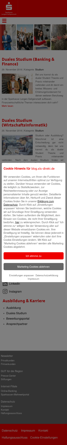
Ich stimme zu (33, 256)
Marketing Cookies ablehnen (33, 266)
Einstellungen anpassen (21, 275)
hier (17, 222)
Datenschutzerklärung (47, 275)
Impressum (33, 278)
